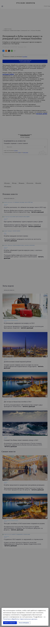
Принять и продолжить (10, 622)
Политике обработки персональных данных (20, 619)
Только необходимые (24, 622)
